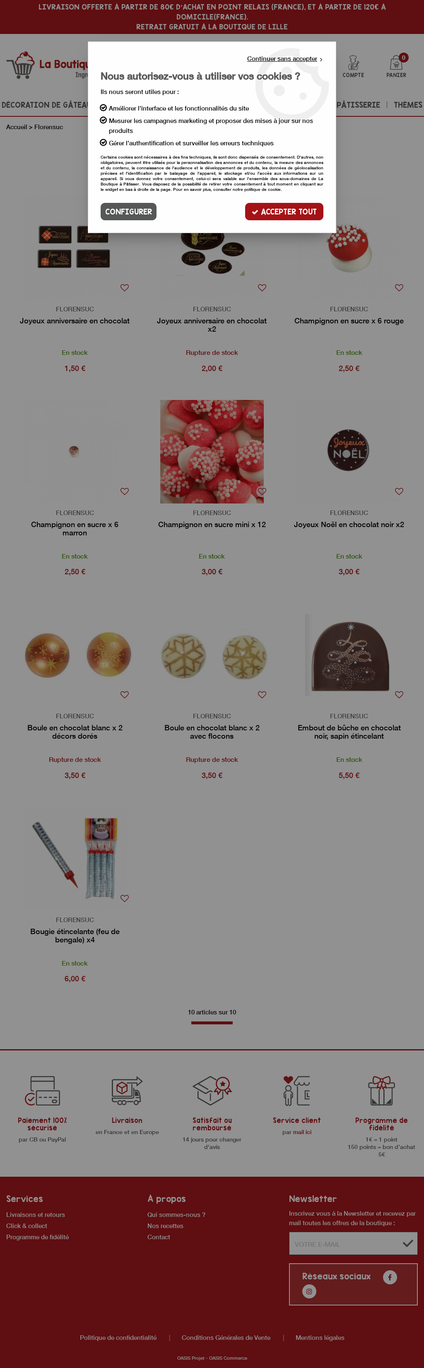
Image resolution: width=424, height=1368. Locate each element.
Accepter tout (287, 211)
